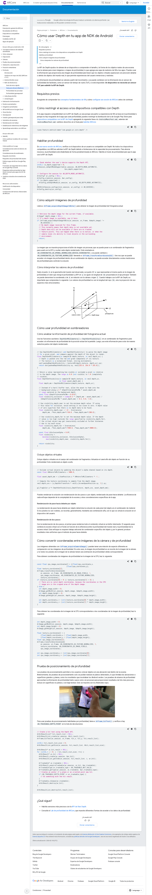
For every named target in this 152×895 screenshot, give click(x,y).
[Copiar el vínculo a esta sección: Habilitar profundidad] (65, 141)
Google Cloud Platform (96, 881)
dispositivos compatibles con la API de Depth (55, 119)
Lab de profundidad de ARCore (63, 811)
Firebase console (114, 861)
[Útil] (132, 30)
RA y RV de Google (39, 872)
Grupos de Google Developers (80, 858)
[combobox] (112, 3)
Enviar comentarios (127, 36)
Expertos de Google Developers (81, 861)
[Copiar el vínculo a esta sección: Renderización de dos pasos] (62, 519)
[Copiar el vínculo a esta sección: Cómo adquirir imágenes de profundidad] (89, 200)
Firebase (81, 881)
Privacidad (47, 890)
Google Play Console (115, 858)
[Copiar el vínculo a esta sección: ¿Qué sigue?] (54, 801)
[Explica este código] (128, 127)
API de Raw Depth (79, 807)
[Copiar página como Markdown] (47, 40)
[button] (14, 50)
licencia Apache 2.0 (39, 836)
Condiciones (37, 890)
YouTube (36, 868)
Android (60, 881)
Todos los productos (127, 881)
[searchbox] (15, 18)
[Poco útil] (135, 30)
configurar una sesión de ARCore (105, 100)
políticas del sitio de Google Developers (87, 836)
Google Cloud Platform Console (119, 854)
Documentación (67, 3)
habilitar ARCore (89, 122)
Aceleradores (75, 865)
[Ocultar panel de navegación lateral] (27, 891)
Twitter (35, 865)
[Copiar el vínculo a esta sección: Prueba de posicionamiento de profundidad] (92, 666)
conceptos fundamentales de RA (73, 100)
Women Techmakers (77, 854)
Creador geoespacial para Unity (45, 3)
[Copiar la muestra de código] (135, 127)
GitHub (35, 861)
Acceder (146, 3)
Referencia (81, 3)
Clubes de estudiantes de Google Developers (86, 868)
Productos (53, 30)
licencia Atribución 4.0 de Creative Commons (97, 834)
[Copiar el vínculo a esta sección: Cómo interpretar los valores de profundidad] (85, 267)
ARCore (11, 2)
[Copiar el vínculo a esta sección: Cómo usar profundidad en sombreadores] (91, 328)
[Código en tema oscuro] (132, 127)
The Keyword (37, 858)
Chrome (70, 881)
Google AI (112, 881)
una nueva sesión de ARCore (50, 147)
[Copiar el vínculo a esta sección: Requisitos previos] (61, 94)
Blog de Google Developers (42, 854)
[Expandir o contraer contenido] (51, 47)
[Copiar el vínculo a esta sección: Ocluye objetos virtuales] (64, 455)
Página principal (42, 30)
